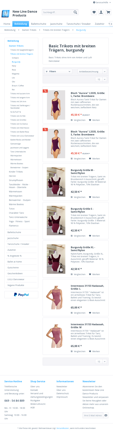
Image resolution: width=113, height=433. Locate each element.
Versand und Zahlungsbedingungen (41, 395)
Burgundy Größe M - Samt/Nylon (82, 172)
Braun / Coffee (18, 85)
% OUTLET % (15, 112)
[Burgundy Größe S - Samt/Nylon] (56, 221)
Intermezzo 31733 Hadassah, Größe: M (87, 326)
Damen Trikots (16, 45)
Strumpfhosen (16, 180)
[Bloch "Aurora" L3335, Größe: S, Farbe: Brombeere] (56, 143)
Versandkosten (62, 428)
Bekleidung (13, 40)
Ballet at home (15, 261)
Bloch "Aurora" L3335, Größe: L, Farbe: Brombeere (88, 94)
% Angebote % (15, 255)
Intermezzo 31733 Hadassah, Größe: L (87, 287)
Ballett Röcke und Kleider (20, 140)
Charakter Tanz (16, 212)
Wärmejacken (16, 155)
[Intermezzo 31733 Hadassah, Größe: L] (56, 298)
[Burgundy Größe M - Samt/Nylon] (56, 182)
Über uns (35, 386)
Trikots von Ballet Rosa (19, 132)
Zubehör (12, 249)
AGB (32, 407)
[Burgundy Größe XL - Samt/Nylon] (56, 259)
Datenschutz (62, 393)
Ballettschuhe (14, 232)
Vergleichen (79, 120)
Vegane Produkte (16, 285)
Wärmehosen (15, 159)
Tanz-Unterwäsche (18, 217)
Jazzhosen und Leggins (19, 147)
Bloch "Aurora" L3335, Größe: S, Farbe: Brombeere (88, 133)
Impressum (62, 397)
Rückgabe (35, 400)
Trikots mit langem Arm (20, 97)
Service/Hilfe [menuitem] (102, 2)
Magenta (15, 73)
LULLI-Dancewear (16, 279)
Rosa (14, 70)
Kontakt (34, 390)
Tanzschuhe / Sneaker (18, 244)
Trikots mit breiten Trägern (21, 54)
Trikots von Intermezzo (19, 128)
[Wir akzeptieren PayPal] (21, 295)
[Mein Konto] (101, 12)
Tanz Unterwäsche (18, 151)
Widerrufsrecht (37, 404)
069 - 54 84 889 (14, 401)
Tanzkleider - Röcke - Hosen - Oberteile (19, 186)
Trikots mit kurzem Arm (20, 93)
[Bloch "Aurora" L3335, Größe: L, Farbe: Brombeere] (56, 105)
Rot (13, 89)
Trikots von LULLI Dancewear (22, 136)
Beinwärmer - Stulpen (19, 167)
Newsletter (61, 386)
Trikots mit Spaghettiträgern (22, 50)
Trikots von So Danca (19, 124)
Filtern (52, 71)
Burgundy (16, 62)
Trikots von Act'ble (17, 116)
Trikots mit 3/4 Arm (18, 101)
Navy (14, 66)
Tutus (12, 208)
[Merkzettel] (94, 12)
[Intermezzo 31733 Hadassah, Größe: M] (56, 336)
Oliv (13, 81)
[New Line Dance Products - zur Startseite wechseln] (5, 14)
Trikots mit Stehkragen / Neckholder (20, 106)
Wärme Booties (16, 163)
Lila (13, 77)
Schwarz (15, 58)
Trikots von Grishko (18, 120)
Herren (12, 176)
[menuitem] (60, 12)
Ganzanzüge (15, 143)
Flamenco (13, 225)
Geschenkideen (15, 273)
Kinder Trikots (16, 171)
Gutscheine (13, 267)
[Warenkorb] (108, 12)
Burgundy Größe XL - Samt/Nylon (83, 249)
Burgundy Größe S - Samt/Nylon (82, 210)
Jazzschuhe (13, 238)
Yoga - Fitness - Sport (19, 221)
